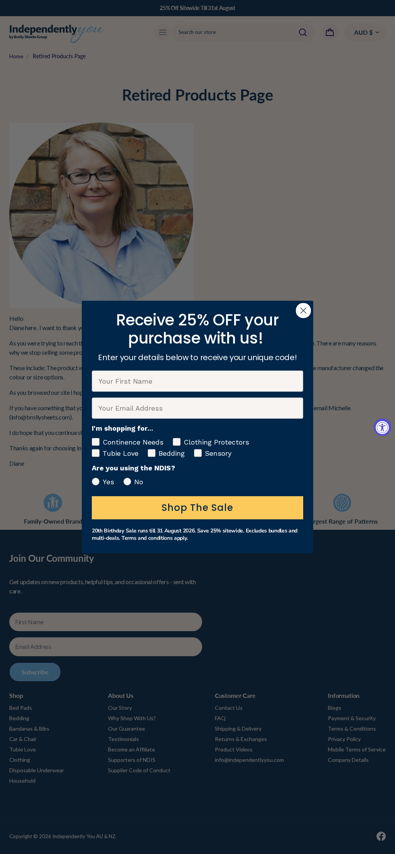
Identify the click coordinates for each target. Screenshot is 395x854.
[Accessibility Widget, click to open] (382, 427)
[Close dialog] (303, 310)
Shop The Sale (197, 507)
